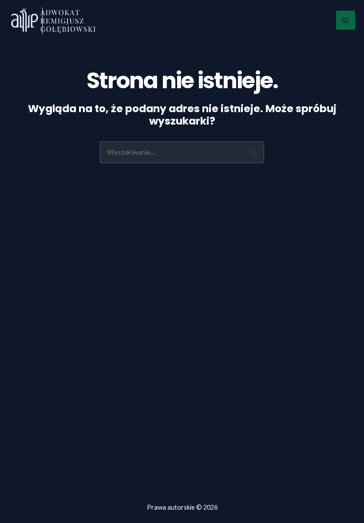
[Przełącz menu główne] (345, 20)
